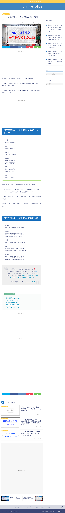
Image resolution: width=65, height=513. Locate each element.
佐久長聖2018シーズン (13, 307)
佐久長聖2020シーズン (13, 302)
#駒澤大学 (25, 275)
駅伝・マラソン (6, 14)
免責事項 (17, 511)
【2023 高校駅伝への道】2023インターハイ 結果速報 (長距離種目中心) (55, 37)
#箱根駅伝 (30, 275)
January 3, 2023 (30, 281)
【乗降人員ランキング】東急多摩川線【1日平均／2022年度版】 (55, 53)
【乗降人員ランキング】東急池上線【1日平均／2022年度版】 (55, 61)
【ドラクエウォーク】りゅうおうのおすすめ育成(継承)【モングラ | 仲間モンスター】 (55, 28)
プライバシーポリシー (8, 511)
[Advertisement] (21, 64)
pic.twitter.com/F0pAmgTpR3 (26, 277)
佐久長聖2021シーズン (13, 300)
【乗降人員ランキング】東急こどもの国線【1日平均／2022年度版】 (55, 45)
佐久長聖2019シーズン (13, 304)
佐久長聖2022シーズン (13, 298)
